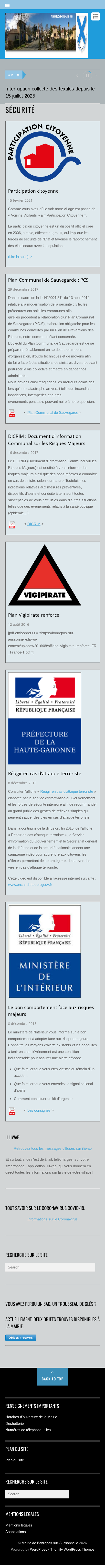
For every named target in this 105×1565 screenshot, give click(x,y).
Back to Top (52, 1378)
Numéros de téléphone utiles (28, 1430)
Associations (15, 1532)
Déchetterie (14, 1423)
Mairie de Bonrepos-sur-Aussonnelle (50, 1543)
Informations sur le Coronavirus (53, 1219)
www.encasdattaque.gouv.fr (30, 884)
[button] (77, 75)
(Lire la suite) (18, 257)
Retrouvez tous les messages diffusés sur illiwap (53, 1148)
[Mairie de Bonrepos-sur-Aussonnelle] (46, 56)
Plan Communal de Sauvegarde (52, 412)
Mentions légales (18, 1525)
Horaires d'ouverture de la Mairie (31, 1417)
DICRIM (34, 524)
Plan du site (14, 1460)
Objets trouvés (21, 1337)
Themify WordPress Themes (72, 1549)
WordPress (38, 1549)
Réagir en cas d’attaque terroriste (66, 791)
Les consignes (39, 1110)
